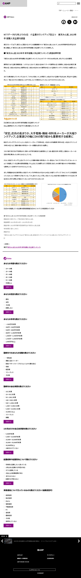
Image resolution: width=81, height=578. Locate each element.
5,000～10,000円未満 (13, 437)
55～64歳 (9, 280)
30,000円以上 (10, 445)
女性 (7, 302)
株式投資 (9, 498)
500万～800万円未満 (13, 330)
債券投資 (9, 515)
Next (78, 541)
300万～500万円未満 (13, 327)
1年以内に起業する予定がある (15, 467)
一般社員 (9, 358)
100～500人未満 (11, 400)
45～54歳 (9, 277)
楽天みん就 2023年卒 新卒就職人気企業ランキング (23, 247)
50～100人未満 (11, 397)
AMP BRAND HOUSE (23, 562)
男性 (7, 299)
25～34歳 (9, 271)
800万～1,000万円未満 (13, 333)
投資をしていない (11, 521)
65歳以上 (9, 283)
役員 (7, 367)
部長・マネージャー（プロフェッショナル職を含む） (21, 364)
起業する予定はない (12, 479)
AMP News (10, 17)
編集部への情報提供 (22, 558)
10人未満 (9, 392)
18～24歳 (9, 269)
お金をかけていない (12, 448)
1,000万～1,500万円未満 (14, 336)
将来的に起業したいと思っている (16, 465)
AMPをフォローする (35, 570)
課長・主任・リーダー (12, 361)
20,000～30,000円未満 (13, 442)
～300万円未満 (11, 324)
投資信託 (9, 495)
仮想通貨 (9, 504)
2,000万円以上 (10, 342)
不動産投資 (9, 507)
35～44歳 (9, 274)
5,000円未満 (10, 434)
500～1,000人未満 (12, 403)
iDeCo (8, 501)
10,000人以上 (10, 412)
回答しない (9, 308)
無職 (7, 417)
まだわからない (11, 476)
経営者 (8, 369)
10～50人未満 (10, 394)
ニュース (66, 10)
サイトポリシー (51, 555)
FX (6, 510)
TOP (60, 10)
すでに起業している (12, 470)
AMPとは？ (20, 555)
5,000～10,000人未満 (13, 409)
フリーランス (10, 372)
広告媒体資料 (50, 558)
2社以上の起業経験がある (14, 473)
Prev (2, 541)
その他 (8, 305)
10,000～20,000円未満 (13, 440)
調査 (71, 10)
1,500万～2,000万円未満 (14, 339)
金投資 (8, 513)
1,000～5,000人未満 (12, 406)
